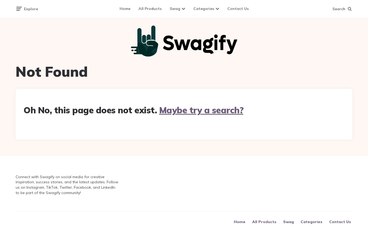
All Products (150, 8)
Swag (175, 8)
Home (125, 8)
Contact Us (238, 8)
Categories (203, 8)
